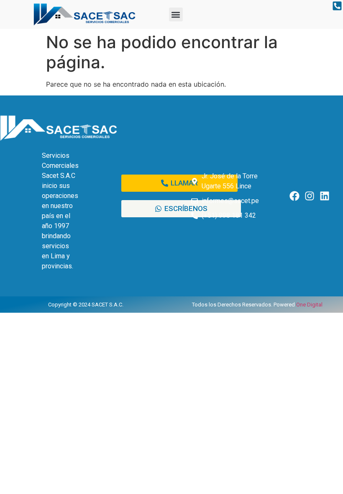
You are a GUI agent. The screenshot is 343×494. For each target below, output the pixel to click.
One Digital (309, 304)
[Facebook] (295, 196)
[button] (176, 14)
